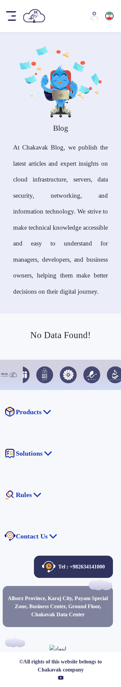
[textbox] (61, 678)
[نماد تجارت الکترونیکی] (57, 648)
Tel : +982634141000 (81, 566)
